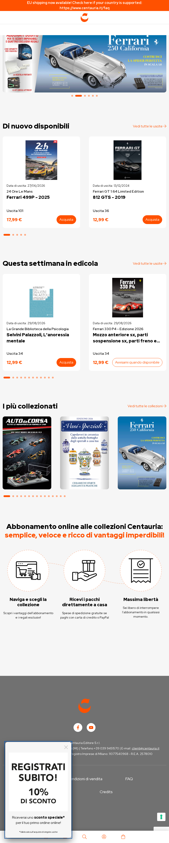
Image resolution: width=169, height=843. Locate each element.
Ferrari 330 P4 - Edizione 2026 (118, 329)
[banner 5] (93, 95)
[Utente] (103, 836)
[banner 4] (89, 95)
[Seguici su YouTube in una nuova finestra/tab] (91, 727)
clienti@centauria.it (145, 748)
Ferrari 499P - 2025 (28, 197)
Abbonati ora (27, 470)
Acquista (66, 219)
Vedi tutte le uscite (148, 126)
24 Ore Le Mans (20, 191)
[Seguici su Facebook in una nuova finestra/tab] (77, 727)
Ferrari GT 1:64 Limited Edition (118, 191)
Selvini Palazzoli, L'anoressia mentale (38, 338)
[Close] (66, 747)
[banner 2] (84, 61)
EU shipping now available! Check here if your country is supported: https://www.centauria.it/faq (84, 5)
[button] (7, 235)
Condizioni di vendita (84, 778)
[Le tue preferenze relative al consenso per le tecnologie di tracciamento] (161, 817)
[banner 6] (97, 95)
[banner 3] (85, 95)
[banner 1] (72, 95)
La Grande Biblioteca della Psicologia (38, 329)
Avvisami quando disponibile (137, 362)
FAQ (129, 778)
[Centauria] (84, 17)
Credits (106, 791)
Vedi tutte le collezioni (145, 406)
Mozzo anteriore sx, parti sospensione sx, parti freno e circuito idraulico (125, 338)
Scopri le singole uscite (27, 482)
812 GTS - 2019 (109, 197)
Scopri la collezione (84, 470)
